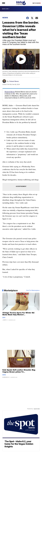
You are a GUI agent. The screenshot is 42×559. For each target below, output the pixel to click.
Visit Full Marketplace (33, 290)
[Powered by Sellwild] (37, 408)
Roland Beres (14, 81)
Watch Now (36, 3)
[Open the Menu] (3, 3)
